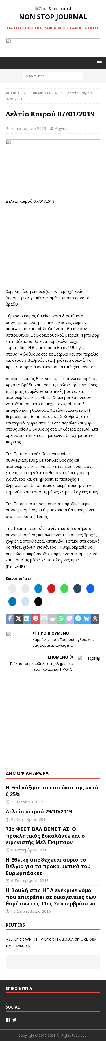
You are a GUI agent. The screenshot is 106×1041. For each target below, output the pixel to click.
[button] (98, 62)
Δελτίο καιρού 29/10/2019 (39, 811)
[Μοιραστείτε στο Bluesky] (87, 619)
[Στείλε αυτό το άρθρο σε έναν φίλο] (44, 619)
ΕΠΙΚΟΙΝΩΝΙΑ (19, 988)
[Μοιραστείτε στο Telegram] (78, 619)
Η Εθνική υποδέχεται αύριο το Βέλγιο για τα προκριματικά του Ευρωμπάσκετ (48, 866)
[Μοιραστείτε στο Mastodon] (69, 619)
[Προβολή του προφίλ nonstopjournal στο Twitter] (14, 1020)
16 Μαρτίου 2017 (27, 802)
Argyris (61, 128)
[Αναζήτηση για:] (53, 75)
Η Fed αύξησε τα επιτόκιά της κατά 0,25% (52, 790)
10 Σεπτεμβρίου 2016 (31, 911)
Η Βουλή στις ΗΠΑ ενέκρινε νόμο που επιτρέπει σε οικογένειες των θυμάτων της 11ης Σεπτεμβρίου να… (53, 897)
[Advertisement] (53, 245)
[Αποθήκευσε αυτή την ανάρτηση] (35, 619)
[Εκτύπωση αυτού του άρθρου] (52, 619)
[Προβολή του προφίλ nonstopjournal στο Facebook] (8, 1020)
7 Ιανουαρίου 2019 (28, 128)
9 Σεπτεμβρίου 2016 (30, 850)
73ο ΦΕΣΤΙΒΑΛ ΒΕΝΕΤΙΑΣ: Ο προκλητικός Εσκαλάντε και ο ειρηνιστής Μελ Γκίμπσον (45, 836)
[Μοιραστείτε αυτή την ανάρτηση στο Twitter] (18, 619)
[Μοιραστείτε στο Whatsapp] (61, 619)
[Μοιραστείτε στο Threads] (95, 619)
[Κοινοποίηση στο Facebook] (10, 619)
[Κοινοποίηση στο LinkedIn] (27, 619)
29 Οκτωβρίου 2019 (29, 819)
